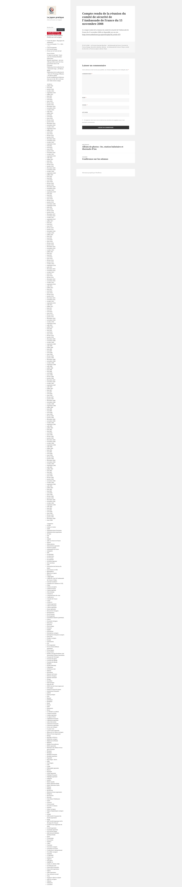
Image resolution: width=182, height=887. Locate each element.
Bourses (49, 575)
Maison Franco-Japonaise (54, 734)
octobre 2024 (50, 110)
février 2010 (50, 335)
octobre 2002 (50, 482)
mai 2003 (49, 472)
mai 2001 (49, 510)
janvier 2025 (50, 104)
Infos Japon (50, 688)
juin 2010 (49, 328)
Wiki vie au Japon (52, 879)
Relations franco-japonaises (54, 792)
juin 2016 (49, 236)
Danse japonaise (51, 609)
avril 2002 (49, 493)
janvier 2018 (50, 212)
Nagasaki (49, 758)
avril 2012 (49, 291)
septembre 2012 (51, 284)
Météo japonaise (51, 746)
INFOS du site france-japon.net (55, 686)
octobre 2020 (50, 171)
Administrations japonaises (54, 532)
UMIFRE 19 (50, 862)
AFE (48, 535)
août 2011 (49, 305)
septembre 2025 (51, 92)
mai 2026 (49, 87)
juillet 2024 (50, 113)
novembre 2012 (51, 281)
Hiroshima (50, 672)
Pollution (49, 778)
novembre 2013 (51, 270)
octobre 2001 (50, 503)
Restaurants (50, 795)
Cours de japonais (52, 47)
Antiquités (50, 551)
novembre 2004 (51, 441)
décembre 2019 (51, 187)
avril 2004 (49, 453)
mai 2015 (49, 255)
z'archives (49, 884)
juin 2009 (49, 349)
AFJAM (49, 539)
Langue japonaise (52, 715)
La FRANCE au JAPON (53, 712)
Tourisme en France (52, 848)
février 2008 (50, 376)
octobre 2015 (50, 250)
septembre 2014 (51, 265)
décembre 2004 (51, 440)
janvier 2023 (50, 137)
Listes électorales (51, 722)
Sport (48, 836)
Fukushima (50, 667)
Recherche (50, 790)
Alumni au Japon (51, 547)
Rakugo (49, 787)
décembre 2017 (51, 214)
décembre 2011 (51, 298)
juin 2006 (49, 409)
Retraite (49, 797)
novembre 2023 (51, 125)
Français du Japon (52, 658)
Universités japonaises (53, 869)
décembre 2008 (51, 359)
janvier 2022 (50, 151)
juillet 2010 (50, 327)
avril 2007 (49, 393)
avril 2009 (49, 352)
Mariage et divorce (52, 737)
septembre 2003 (51, 465)
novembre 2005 (51, 421)
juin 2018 (49, 207)
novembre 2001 (51, 501)
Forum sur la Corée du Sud (54, 51)
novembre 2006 (51, 402)
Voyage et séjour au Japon (54, 877)
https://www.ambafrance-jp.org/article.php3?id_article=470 (101, 34)
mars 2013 (50, 275)
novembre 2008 (51, 361)
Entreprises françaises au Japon (55, 635)
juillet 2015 (50, 252)
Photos (49, 770)
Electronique (50, 626)
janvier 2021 (50, 166)
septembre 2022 (51, 144)
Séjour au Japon (51, 809)
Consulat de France (52, 599)
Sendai (49, 814)
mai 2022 (49, 145)
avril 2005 (49, 433)
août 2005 (49, 426)
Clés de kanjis (50, 592)
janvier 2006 (50, 417)
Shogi (48, 819)
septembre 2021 (51, 156)
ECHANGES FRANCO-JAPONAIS (55, 617)
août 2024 (49, 111)
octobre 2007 (50, 383)
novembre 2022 (51, 140)
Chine (48, 585)
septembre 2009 (51, 344)
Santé (48, 800)
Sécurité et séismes (52, 806)
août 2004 (49, 446)
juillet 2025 (50, 94)
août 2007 (49, 387)
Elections (49, 624)
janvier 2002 (50, 498)
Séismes (49, 807)
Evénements (50, 641)
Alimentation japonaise (53, 546)
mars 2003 (50, 476)
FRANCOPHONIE (51, 665)
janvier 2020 (50, 185)
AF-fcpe (49, 534)
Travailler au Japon (52, 852)
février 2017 (50, 228)
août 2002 (49, 486)
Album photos (51, 544)
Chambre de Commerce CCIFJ (55, 583)
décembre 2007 (51, 380)
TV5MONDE (50, 855)
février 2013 (50, 277)
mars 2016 (50, 241)
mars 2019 (50, 199)
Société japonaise (51, 828)
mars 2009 (50, 354)
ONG (48, 765)
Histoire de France (52, 674)
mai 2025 (49, 98)
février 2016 (50, 243)
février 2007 (50, 397)
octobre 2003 (50, 464)
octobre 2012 (50, 282)
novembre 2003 (51, 462)
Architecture (50, 556)
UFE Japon (50, 860)
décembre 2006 (51, 400)
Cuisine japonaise (51, 604)
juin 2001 (49, 508)
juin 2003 (49, 470)
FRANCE (49, 664)
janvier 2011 (50, 316)
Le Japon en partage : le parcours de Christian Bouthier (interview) (54, 56)
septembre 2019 (51, 192)
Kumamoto (50, 708)
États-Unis (49, 636)
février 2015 (50, 260)
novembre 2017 (51, 216)
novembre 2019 (51, 188)
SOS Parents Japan (52, 49)
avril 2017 (49, 224)
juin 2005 (49, 429)
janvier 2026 (50, 89)
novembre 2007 (51, 381)
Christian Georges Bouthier (99, 45)
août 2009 (49, 346)
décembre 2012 (51, 279)
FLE (48, 643)
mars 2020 (50, 181)
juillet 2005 (50, 428)
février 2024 (50, 120)
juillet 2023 (50, 130)
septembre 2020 (51, 173)
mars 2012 (50, 293)
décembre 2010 (51, 318)
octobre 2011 (50, 301)
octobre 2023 (50, 127)
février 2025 (50, 103)
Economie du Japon (52, 621)
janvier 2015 (50, 262)
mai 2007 (49, 392)
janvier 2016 (50, 245)
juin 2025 (49, 96)
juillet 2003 (50, 469)
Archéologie (50, 554)
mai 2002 (49, 491)
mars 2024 (50, 118)
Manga (49, 735)
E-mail (84, 105)
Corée (48, 600)
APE (48, 552)
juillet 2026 (50, 86)
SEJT (48, 812)
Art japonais (50, 559)
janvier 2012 (50, 296)
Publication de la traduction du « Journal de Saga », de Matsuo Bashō (55, 68)
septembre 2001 (51, 505)
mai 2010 (49, 330)
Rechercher (50, 27)
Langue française (51, 713)
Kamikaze (49, 701)
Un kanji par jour (51, 865)
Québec (49, 780)
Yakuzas (49, 881)
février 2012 (50, 294)
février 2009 (50, 356)
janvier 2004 (50, 458)
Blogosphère (50, 571)
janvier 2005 (50, 438)
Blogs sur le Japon (52, 573)
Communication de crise (53, 595)
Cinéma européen (52, 587)
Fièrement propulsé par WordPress (91, 172)
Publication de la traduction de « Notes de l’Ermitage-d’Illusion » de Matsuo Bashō (55, 73)
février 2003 (50, 477)
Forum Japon (50, 650)
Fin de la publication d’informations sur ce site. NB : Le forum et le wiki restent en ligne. (55, 79)
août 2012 (49, 286)
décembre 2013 (51, 269)
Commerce (50, 594)
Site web (85, 112)
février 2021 (50, 164)
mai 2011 (49, 310)
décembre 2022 (51, 139)
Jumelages (50, 700)
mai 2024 (49, 115)
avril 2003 (49, 474)
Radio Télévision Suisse (53, 785)
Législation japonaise (52, 720)
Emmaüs (49, 628)
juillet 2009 (50, 347)
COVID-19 (49, 602)
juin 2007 (49, 390)
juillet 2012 (50, 287)
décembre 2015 (51, 246)
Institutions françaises (53, 691)
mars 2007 (50, 395)
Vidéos (49, 871)
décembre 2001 (51, 499)
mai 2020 (49, 178)
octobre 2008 (50, 363)
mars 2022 (50, 149)
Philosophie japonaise (53, 768)
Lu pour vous (50, 729)
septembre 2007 (51, 385)
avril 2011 (49, 311)
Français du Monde (52, 660)
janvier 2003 (50, 479)
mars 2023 (50, 134)
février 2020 (50, 183)
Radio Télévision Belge (53, 783)
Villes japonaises (51, 872)
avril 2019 (49, 197)
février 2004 (50, 457)
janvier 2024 (50, 122)
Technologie (50, 838)
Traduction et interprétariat (54, 850)
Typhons (49, 859)
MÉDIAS (49, 742)
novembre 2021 (51, 152)
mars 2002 (50, 494)
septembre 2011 (51, 303)
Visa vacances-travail (52, 874)
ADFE (48, 529)
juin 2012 (49, 289)
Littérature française (52, 723)
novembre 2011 (51, 299)
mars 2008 (50, 375)
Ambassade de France (53, 549)
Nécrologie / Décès (52, 759)
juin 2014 (49, 267)
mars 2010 (50, 334)
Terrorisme (50, 840)
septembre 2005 (51, 424)
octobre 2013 (50, 272)
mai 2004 (49, 452)
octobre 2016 (50, 233)
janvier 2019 (50, 202)
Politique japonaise (52, 776)
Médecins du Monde (52, 741)
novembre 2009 (51, 340)
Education (49, 623)
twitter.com (50, 857)
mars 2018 (50, 209)
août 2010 (49, 325)
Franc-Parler (50, 652)
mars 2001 (50, 513)
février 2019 (50, 200)
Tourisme (49, 845)
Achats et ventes (51, 527)
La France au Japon (94, 49)
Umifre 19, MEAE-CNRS (53, 864)
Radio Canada (50, 782)
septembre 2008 (51, 364)
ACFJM (49, 525)
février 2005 (50, 436)
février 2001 (50, 515)
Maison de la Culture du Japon (55, 732)
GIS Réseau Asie (51, 669)
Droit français (51, 614)
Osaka (48, 766)
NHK (48, 761)
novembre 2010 (51, 320)
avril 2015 (49, 257)
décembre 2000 (51, 518)
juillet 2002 (50, 487)
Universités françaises (53, 867)
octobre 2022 (50, 142)
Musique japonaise (52, 756)
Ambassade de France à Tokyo (116, 47)
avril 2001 (49, 511)
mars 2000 (50, 520)
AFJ (48, 537)
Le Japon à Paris (51, 717)
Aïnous (49, 542)
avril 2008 (49, 373)
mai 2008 (49, 371)
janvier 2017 (50, 229)
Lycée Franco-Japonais (53, 730)
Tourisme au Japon (52, 847)
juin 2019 (49, 193)
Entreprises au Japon (52, 633)
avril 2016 (49, 240)
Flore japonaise (51, 645)
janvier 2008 (50, 378)
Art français (50, 558)
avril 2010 (49, 332)
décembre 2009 (51, 339)
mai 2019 (49, 195)
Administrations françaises (54, 530)
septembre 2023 (51, 128)
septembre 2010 (51, 323)
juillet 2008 (50, 368)
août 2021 (49, 157)
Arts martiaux (51, 563)
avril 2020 (49, 180)
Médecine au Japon (52, 739)
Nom (84, 97)
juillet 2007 (50, 388)
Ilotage (49, 679)
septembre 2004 (51, 445)
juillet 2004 (50, 448)
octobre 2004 (50, 443)
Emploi (49, 629)
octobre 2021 (50, 154)
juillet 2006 (50, 407)
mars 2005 (50, 434)
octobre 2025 (50, 91)
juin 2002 (49, 489)
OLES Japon (50, 763)
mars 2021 (50, 163)
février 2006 (50, 416)
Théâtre (49, 841)
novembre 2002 (51, 481)
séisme (101, 49)
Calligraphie (50, 576)
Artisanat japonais (52, 561)
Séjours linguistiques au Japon (55, 811)
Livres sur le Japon (52, 727)
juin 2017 (49, 222)
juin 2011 (49, 308)
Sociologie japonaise (52, 829)
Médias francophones (53, 744)
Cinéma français (51, 588)
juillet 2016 (50, 234)
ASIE (48, 564)
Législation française (52, 718)
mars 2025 (50, 101)
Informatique (50, 682)
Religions (49, 794)
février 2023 (50, 135)
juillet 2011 (50, 306)
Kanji (48, 703)
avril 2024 (49, 116)
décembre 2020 (51, 168)
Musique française (52, 754)
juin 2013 (49, 274)
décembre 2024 (51, 106)
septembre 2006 (51, 405)
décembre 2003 (51, 460)
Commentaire (87, 74)
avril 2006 (49, 412)
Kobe (48, 706)
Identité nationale (52, 677)
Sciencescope (50, 804)
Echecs (49, 619)
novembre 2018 (51, 204)
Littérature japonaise (53, 725)
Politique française (52, 775)
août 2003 (49, 467)
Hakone (49, 670)
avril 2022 (49, 147)
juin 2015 (49, 253)
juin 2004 (49, 450)
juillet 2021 (50, 159)
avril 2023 (49, 132)
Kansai (49, 705)
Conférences (50, 597)
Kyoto (48, 710)
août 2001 (49, 506)
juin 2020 (49, 176)
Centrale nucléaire (52, 582)
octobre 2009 (50, 342)
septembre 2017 (51, 219)
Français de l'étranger (53, 657)
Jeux (48, 696)
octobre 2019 (50, 190)
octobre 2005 (50, 423)
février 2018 (50, 210)
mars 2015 (50, 258)
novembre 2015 (51, 248)
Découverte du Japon (52, 611)
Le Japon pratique (55, 17)
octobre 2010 (50, 322)
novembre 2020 (51, 169)
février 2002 (50, 496)
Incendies (49, 681)
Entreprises (50, 631)
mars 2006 (50, 414)
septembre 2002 (51, 484)
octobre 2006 (50, 404)
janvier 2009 (50, 358)
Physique (49, 771)
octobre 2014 (50, 263)
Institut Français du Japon (54, 689)
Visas (48, 876)
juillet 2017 (50, 221)
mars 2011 (50, 313)
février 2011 (50, 315)
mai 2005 (49, 431)
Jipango (49, 698)
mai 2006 (49, 411)
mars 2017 (50, 226)
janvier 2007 (50, 399)
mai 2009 (49, 351)
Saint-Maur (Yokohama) (53, 799)
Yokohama (50, 883)
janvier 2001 (50, 517)
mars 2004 (50, 455)
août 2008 (49, 366)
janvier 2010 (50, 337)
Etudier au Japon (51, 638)
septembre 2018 (51, 205)
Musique (49, 751)
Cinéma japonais (51, 590)
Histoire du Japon (52, 676)
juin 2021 (49, 161)
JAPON (49, 693)
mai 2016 (49, 238)
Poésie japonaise (51, 773)
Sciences (49, 802)
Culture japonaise (52, 607)
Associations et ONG (52, 570)
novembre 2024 (51, 108)
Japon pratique (51, 694)
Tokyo (48, 843)
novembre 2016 (51, 231)
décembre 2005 (51, 419)
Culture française (51, 605)
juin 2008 (49, 370)
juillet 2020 (50, 175)
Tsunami (49, 853)
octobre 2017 (50, 217)
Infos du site (50, 684)
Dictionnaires (50, 612)
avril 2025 (49, 99)
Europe (49, 640)
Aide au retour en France (54, 541)
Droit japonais (51, 616)
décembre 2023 (51, 123)
